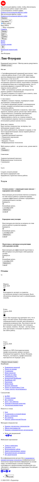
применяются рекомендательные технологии (17, 459)
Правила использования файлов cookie (14, 16)
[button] (3, 41)
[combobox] (9, 476)
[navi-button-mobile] (3, 47)
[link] (4, 36)
